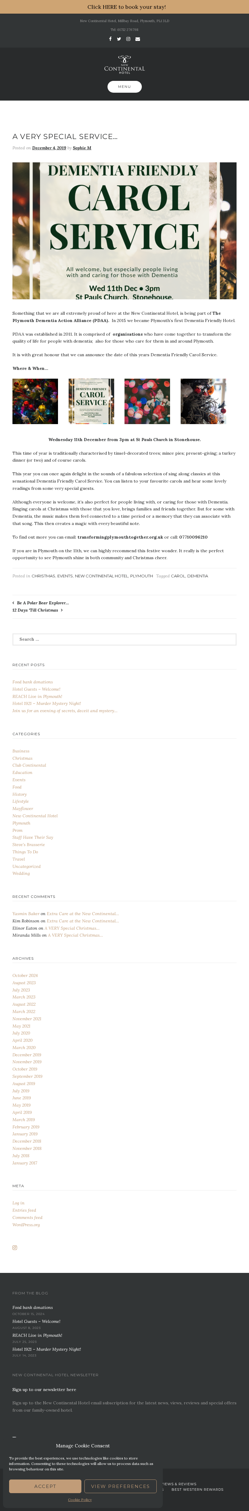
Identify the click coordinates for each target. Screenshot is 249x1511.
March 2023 (24, 997)
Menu (124, 87)
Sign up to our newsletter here (44, 1389)
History (19, 794)
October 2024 (25, 975)
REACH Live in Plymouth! (37, 696)
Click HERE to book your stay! (126, 6)
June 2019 (21, 1098)
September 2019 (27, 1076)
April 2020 (22, 1040)
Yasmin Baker (25, 913)
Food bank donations (32, 682)
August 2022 (24, 1004)
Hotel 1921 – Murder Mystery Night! (46, 703)
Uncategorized (26, 866)
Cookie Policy (80, 1499)
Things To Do (25, 852)
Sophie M (82, 148)
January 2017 (24, 1163)
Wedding (21, 873)
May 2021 (21, 1026)
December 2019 (26, 1055)
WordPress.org (26, 1224)
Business (20, 751)
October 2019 (24, 1069)
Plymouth (141, 575)
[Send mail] (137, 39)
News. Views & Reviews (171, 1484)
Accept (45, 1486)
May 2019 (21, 1105)
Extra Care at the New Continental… (83, 913)
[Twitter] (119, 39)
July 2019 (20, 1091)
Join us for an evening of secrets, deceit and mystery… (65, 710)
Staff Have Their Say (32, 837)
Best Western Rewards (197, 1489)
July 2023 (21, 990)
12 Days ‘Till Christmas (35, 610)
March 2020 (24, 1047)
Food (17, 787)
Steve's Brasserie (28, 844)
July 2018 (20, 1155)
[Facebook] (110, 39)
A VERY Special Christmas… (72, 928)
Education (22, 772)
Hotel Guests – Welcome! (36, 689)
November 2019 (27, 1061)
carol (178, 575)
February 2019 (25, 1127)
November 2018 (27, 1148)
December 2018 (26, 1141)
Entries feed (24, 1210)
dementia (197, 575)
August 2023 (24, 982)
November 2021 (26, 1018)
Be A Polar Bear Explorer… (43, 603)
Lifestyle (20, 801)
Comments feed (27, 1217)
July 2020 (21, 1033)
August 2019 (23, 1083)
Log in (18, 1203)
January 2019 (25, 1134)
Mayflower (22, 808)
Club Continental (29, 765)
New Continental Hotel (101, 575)
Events (65, 575)
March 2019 (23, 1119)
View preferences (120, 1486)
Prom (17, 830)
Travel (18, 859)
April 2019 (22, 1112)
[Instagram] (128, 39)
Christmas (43, 575)
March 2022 (23, 1011)
